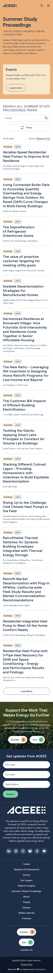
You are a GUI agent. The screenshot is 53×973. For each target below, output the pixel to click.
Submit (10, 794)
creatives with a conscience (33, 969)
